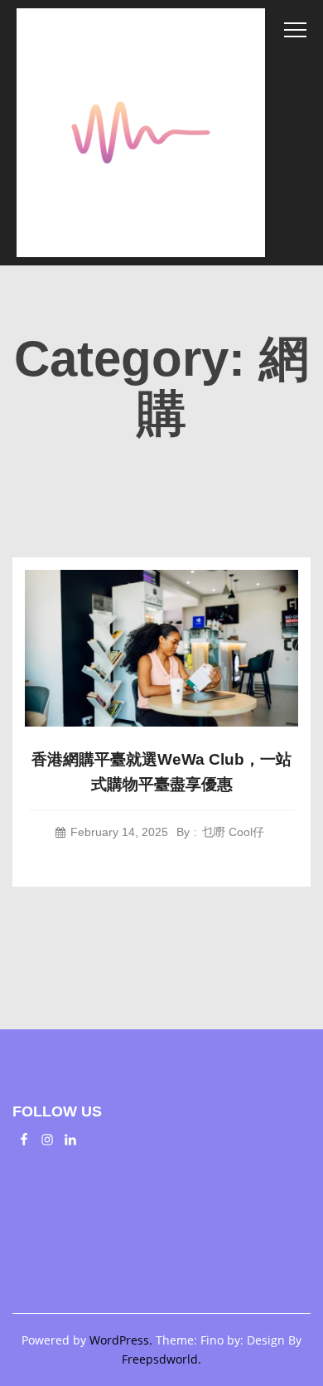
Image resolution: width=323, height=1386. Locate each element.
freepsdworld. (161, 1359)
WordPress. (120, 1340)
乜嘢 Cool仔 (233, 832)
